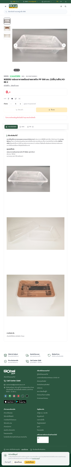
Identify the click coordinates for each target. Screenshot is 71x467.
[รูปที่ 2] (7, 28)
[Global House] (13, 6)
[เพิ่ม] (20, 104)
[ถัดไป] (64, 45)
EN (61, 2)
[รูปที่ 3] (7, 36)
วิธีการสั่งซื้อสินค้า (9, 416)
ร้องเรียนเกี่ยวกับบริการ (39, 450)
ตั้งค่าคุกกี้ (8, 462)
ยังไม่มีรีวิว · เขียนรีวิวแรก (11, 86)
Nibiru (6, 76)
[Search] (65, 6)
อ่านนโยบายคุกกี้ (36, 458)
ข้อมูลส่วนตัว (40, 416)
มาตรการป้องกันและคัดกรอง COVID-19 (48, 378)
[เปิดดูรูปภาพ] (39, 45)
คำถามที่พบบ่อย (8, 413)
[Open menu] (5, 6)
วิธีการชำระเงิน (8, 423)
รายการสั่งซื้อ (40, 420)
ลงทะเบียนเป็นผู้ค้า (42, 391)
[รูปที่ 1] (7, 21)
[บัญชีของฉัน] (61, 6)
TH (57, 2)
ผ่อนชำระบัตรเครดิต (9, 430)
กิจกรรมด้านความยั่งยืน (43, 395)
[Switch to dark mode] (66, 1)
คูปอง (38, 426)
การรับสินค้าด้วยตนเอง (10, 420)
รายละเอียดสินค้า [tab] (12, 127)
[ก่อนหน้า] (15, 45)
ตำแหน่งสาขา (7, 426)
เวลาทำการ (24, 450)
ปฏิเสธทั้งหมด (18, 462)
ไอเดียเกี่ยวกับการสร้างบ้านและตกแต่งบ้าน (15, 437)
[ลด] (11, 104)
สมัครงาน (39, 388)
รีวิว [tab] (31, 127)
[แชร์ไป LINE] (12, 98)
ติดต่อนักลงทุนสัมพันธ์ (43, 384)
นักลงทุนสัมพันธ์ (41, 381)
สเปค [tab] (23, 127)
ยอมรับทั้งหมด (30, 462)
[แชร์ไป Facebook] (8, 98)
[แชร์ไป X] (15, 98)
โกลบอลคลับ (40, 430)
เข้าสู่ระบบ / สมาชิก (42, 413)
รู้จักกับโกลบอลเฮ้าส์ (42, 374)
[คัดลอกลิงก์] (19, 98)
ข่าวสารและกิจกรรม (42, 398)
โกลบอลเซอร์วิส (8, 433)
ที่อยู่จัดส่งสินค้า (41, 423)
